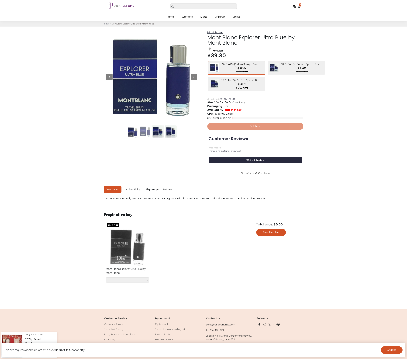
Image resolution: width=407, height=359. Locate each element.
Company (109, 339)
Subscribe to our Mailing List (170, 329)
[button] (221, 99)
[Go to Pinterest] (278, 325)
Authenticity (132, 189)
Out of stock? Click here (255, 173)
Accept (391, 350)
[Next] (194, 77)
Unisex (236, 17)
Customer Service (114, 324)
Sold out (255, 126)
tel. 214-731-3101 (215, 330)
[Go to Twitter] (269, 325)
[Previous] (109, 77)
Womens (187, 17)
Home (170, 17)
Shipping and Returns (159, 189)
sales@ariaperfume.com (220, 324)
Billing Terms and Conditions (119, 334)
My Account (161, 324)
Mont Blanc (215, 32)
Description (113, 189)
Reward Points (162, 334)
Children (220, 17)
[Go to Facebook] (259, 325)
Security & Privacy (113, 329)
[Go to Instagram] (264, 325)
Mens (203, 17)
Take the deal (271, 232)
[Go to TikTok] (273, 325)
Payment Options (164, 339)
